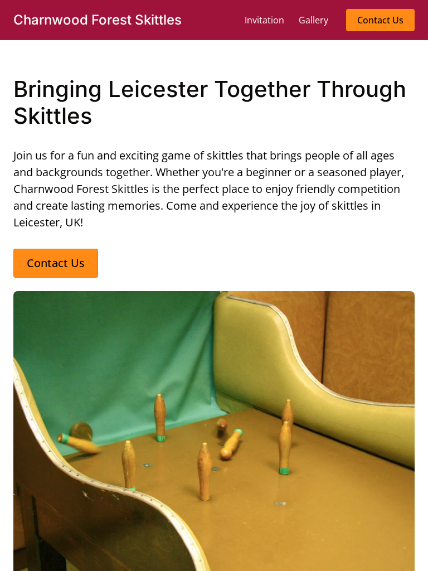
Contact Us (380, 20)
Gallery (313, 20)
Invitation (264, 20)
